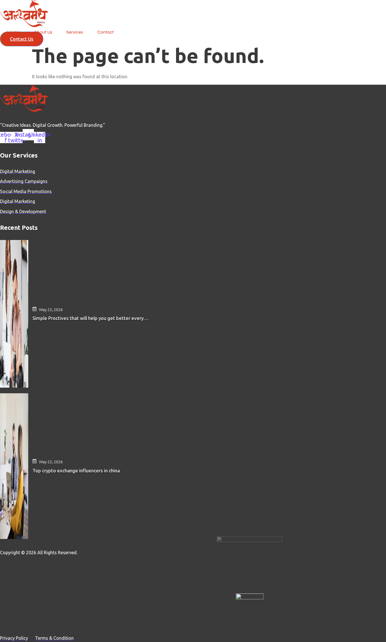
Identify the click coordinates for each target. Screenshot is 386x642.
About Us (43, 32)
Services (74, 32)
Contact (105, 32)
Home (13, 32)
